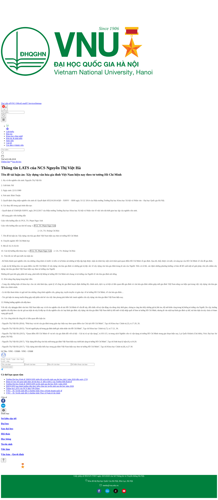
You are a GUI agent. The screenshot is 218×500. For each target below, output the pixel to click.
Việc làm (5, 449)
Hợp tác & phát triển (14, 138)
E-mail (23, 103)
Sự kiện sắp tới (8, 418)
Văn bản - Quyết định (12, 454)
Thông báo (5, 162)
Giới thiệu (10, 132)
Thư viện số (6, 103)
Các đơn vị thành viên (15, 145)
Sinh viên (10, 141)
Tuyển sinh (6, 444)
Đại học (5, 423)
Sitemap (38, 103)
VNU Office (16, 103)
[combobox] (4, 108)
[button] (109, 400)
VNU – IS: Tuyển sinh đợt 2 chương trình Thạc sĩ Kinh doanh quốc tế (34, 391)
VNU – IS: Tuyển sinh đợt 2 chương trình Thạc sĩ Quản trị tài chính (33, 393)
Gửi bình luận (7, 367)
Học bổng (6, 439)
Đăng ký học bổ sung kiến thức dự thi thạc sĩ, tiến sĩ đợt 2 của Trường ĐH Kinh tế (39, 382)
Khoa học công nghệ (14, 136)
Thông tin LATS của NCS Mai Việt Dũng (23, 388)
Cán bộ (9, 143)
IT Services (30, 103)
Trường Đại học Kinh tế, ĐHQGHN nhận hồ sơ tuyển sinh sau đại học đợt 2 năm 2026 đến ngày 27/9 (47, 379)
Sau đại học (16, 162)
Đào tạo (9, 134)
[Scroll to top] (3, 460)
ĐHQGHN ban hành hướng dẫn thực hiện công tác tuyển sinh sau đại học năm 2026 (40, 386)
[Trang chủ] (76, 101)
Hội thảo (5, 433)
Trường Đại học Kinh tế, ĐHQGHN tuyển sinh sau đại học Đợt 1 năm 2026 (36, 384)
